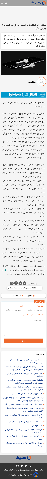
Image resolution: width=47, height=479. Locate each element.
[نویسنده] (41, 82)
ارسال (23, 341)
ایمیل (21, 306)
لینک (6, 270)
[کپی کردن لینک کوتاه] (23, 288)
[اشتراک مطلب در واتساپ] (12, 283)
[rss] (30, 466)
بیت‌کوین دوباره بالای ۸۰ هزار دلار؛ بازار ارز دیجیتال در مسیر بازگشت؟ (23, 361)
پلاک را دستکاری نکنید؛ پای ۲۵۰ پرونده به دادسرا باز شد (23, 416)
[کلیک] (38, 3)
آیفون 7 (29, 295)
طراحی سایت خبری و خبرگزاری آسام (20, 475)
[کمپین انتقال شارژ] (23, 95)
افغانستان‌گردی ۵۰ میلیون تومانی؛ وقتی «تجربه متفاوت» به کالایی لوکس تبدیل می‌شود (24, 368)
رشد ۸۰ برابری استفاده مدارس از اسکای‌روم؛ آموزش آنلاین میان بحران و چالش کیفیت (23, 399)
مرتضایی (32, 82)
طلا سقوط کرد (36, 425)
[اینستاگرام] (17, 466)
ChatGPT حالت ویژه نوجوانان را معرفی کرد (25, 421)
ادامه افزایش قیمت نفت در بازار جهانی (27, 393)
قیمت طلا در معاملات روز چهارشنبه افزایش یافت (23, 404)
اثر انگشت (17, 295)
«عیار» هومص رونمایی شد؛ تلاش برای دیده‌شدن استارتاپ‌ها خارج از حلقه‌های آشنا (24, 388)
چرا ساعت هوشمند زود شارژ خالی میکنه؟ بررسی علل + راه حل (23, 431)
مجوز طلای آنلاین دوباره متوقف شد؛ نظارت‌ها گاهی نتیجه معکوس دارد (25, 410)
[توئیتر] (20, 283)
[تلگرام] (24, 283)
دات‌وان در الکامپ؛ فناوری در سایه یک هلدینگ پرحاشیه (24, 444)
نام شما (40, 306)
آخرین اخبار (40, 354)
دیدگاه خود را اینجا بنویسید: (32, 315)
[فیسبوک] (16, 283)
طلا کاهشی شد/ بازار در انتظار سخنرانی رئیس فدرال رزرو (24, 375)
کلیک (11, 470)
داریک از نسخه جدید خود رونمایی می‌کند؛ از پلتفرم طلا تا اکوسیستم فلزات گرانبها (25, 382)
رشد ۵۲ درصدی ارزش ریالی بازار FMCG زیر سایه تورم (23, 438)
